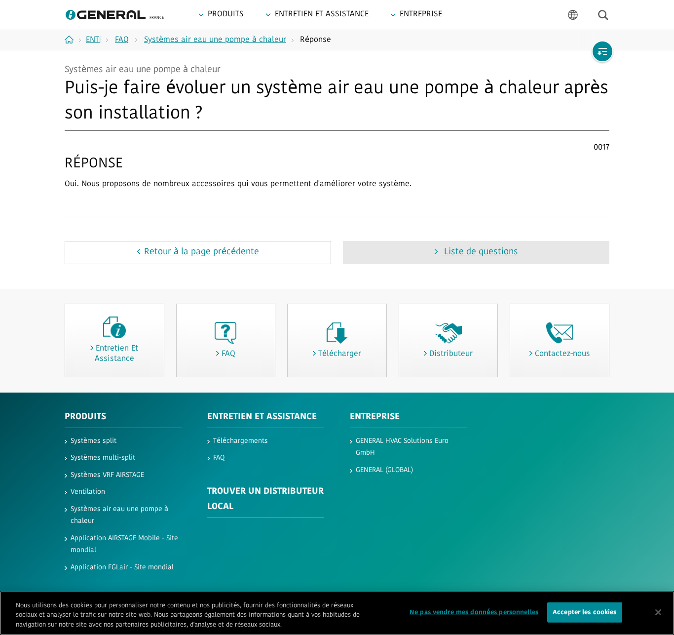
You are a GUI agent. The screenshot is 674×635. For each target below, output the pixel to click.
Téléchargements (240, 441)
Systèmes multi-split (103, 458)
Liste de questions (480, 252)
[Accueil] (73, 39)
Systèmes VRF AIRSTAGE (107, 475)
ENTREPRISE (375, 417)
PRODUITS (85, 417)
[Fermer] (658, 612)
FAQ (219, 458)
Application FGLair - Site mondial (122, 567)
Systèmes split (93, 441)
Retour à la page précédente (201, 252)
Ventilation (88, 492)
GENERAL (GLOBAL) (384, 470)
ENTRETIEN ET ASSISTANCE (262, 417)
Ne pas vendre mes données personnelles (474, 612)
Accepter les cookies (585, 612)
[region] (337, 613)
